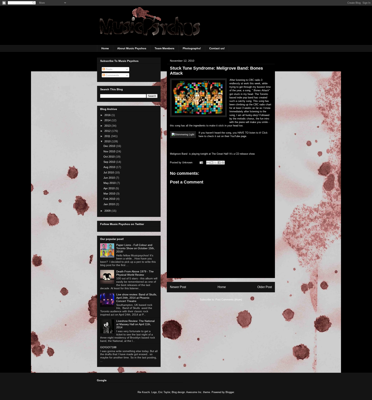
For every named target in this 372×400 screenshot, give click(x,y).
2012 (107, 130)
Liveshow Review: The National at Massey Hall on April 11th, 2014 (135, 324)
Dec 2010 (109, 146)
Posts (108, 69)
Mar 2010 (109, 193)
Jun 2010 (109, 177)
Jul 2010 (109, 172)
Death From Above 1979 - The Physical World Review (135, 273)
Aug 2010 (109, 167)
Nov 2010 (109, 151)
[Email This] (208, 163)
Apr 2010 (109, 188)
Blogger (230, 392)
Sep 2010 (109, 161)
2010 (107, 141)
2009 (107, 210)
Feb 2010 (109, 198)
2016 (107, 115)
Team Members (164, 48)
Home (105, 48)
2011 (107, 136)
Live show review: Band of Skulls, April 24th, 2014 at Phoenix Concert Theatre (136, 298)
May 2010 (109, 182)
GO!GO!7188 (108, 347)
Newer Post (178, 287)
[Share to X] (215, 163)
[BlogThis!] (212, 163)
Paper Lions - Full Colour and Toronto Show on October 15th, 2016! (135, 248)
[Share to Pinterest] (223, 163)
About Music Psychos (131, 48)
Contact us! (217, 48)
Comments (112, 75)
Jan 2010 (109, 204)
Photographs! (192, 48)
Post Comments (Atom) (228, 299)
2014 (107, 120)
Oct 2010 (109, 156)
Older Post (264, 287)
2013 (107, 125)
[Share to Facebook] (219, 163)
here (201, 136)
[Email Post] (201, 162)
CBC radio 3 (255, 79)
